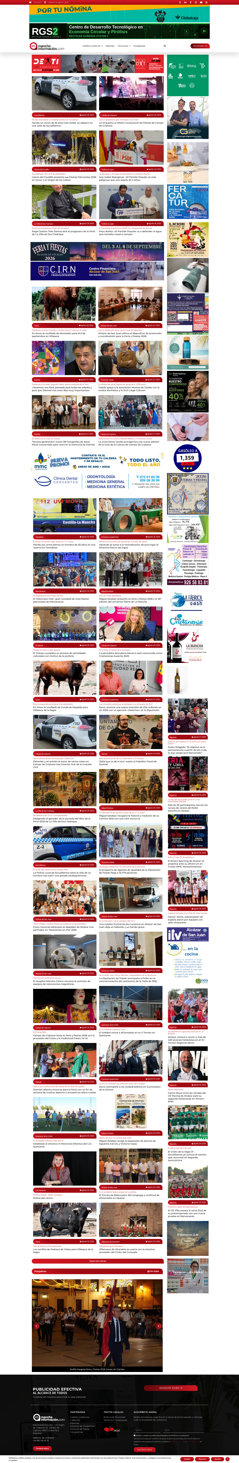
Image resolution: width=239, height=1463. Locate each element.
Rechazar (202, 1459)
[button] (92, 46)
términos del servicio (193, 1441)
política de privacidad (159, 1435)
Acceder (187, 1241)
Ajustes (218, 1459)
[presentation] (36, 1326)
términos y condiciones (180, 1435)
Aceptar (187, 1459)
